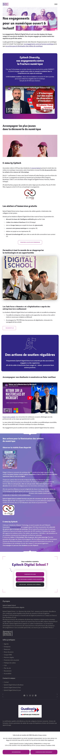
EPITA (22, 740)
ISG (4, 738)
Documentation (16, 752)
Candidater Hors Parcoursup (44, 752)
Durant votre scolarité (9, 417)
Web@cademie (38, 743)
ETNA (9, 745)
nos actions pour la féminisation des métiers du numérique (23, 46)
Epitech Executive (19, 743)
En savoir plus (10, 328)
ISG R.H (45, 738)
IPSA (46, 740)
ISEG (49, 738)
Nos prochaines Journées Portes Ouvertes (30, 579)
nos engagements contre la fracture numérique (39, 44)
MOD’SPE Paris (16, 740)
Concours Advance (40, 745)
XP (11, 740)
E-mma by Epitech (35, 168)
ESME (42, 740)
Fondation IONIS (50, 745)
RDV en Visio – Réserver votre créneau (30, 584)
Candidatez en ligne (30, 574)
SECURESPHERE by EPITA (28, 745)
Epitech (12, 743)
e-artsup (44, 743)
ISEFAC (53, 738)
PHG (19, 745)
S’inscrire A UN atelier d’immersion (30, 242)
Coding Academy (28, 743)
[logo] (5, 4)
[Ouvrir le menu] (55, 4)
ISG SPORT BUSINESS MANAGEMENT (32, 738)
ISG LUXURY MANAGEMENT (13, 738)
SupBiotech (51, 740)
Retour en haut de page (54, 747)
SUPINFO (14, 745)
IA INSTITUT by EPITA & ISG (32, 740)
